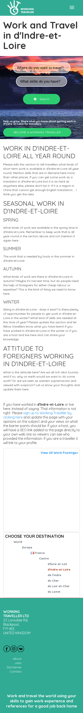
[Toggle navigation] (72, 7)
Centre (44, 558)
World (18, 541)
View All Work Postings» (59, 453)
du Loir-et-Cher (59, 586)
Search (44, 99)
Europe (27, 547)
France (40, 553)
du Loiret (54, 591)
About (17, 659)
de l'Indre (54, 575)
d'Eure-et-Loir (57, 564)
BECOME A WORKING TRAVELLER (37, 132)
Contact (15, 671)
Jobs (17, 663)
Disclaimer (14, 667)
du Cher (53, 580)
